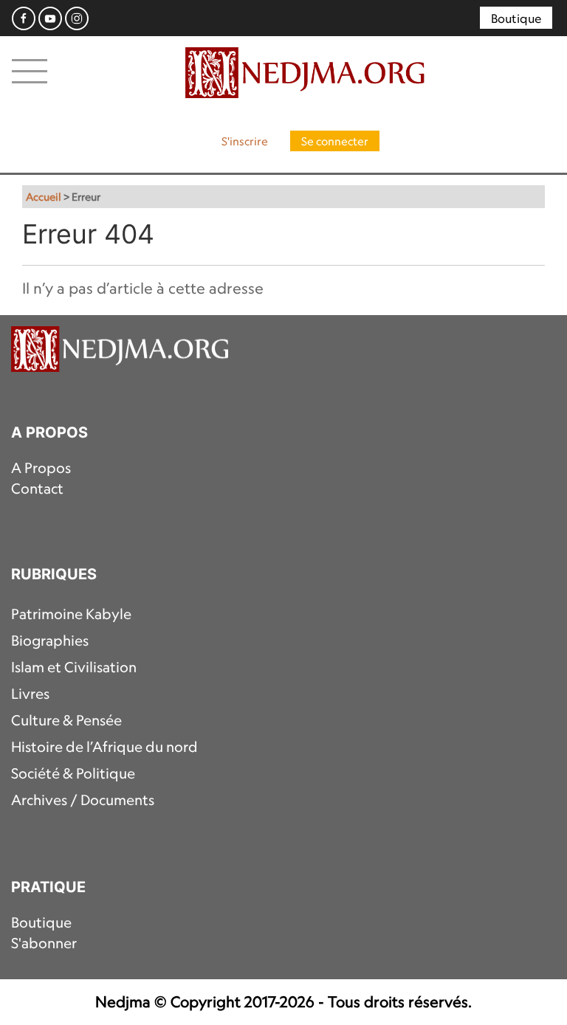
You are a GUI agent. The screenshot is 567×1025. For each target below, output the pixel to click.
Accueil (43, 196)
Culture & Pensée (66, 720)
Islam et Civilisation (74, 667)
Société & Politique (73, 773)
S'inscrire (244, 141)
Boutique (516, 18)
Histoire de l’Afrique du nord (104, 747)
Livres (30, 694)
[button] (29, 70)
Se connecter (334, 141)
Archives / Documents (82, 800)
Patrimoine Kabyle (71, 614)
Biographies (50, 640)
